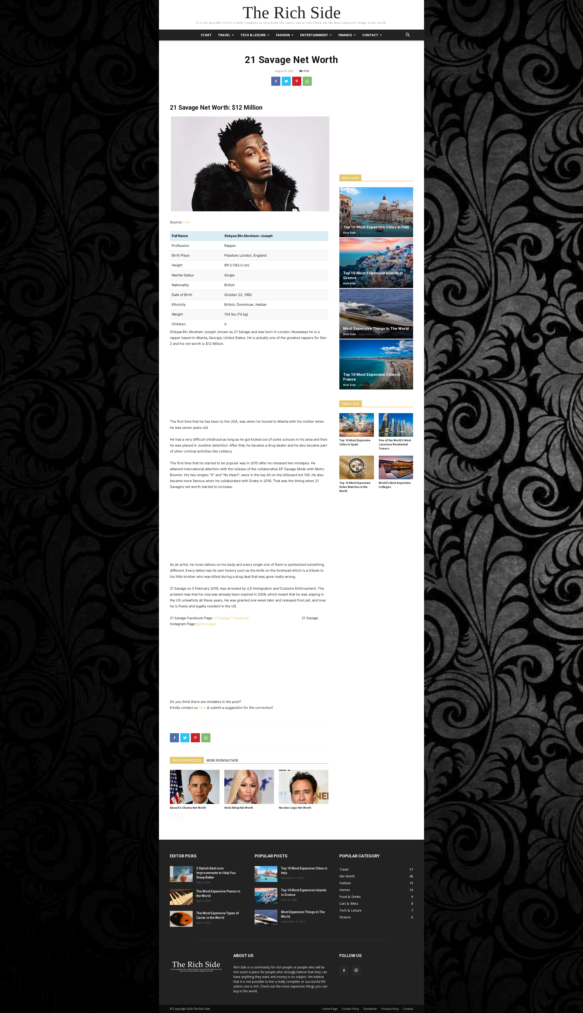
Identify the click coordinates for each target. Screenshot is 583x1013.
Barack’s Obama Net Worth (188, 807)
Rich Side (349, 232)
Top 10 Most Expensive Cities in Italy (376, 227)
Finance (345, 35)
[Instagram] (356, 970)
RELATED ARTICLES (187, 760)
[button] (407, 35)
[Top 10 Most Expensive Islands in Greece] (376, 263)
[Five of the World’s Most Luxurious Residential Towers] (396, 425)
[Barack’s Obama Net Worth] (195, 787)
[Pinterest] (296, 81)
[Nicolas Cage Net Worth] (303, 787)
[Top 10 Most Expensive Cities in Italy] (376, 212)
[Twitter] (286, 81)
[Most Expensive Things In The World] (376, 314)
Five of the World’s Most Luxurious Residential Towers (395, 444)
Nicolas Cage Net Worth (295, 807)
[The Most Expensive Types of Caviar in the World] (181, 919)
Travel (224, 35)
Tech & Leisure (253, 35)
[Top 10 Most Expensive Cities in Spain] (356, 425)
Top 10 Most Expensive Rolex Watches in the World (355, 487)
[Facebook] (275, 81)
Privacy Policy (390, 1009)
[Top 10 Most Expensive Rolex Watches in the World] (356, 467)
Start (206, 35)
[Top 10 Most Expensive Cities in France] (376, 364)
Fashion (283, 35)
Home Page (330, 1009)
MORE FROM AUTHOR (222, 760)
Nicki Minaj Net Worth (238, 807)
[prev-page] (173, 817)
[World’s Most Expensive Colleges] (396, 467)
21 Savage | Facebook (231, 618)
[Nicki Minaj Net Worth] (249, 787)
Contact (370, 35)
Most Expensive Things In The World (376, 328)
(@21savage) (206, 624)
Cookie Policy (350, 1009)
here (203, 707)
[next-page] (180, 817)
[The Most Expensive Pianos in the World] (181, 897)
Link (186, 222)
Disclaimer (370, 1009)
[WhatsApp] (307, 81)
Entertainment (314, 35)
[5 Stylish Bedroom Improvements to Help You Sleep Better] (181, 874)
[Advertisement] (249, 384)
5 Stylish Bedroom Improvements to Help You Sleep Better (216, 872)
